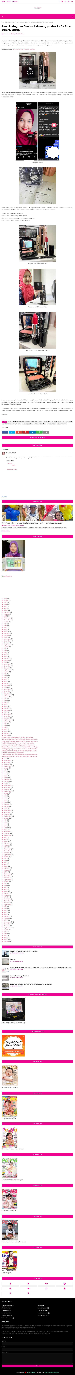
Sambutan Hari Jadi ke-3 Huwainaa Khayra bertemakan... (20, 755)
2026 (5, 599)
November (7, 620)
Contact (15, 1)
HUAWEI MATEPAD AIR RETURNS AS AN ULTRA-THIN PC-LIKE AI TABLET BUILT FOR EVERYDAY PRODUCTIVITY (41, 968)
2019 (5, 783)
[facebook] (59, 1)
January (6, 614)
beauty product (67, 422)
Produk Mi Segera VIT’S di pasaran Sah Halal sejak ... (18, 743)
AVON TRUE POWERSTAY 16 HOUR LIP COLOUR (25, 422)
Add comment (12, 469)
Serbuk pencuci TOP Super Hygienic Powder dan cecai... (19, 751)
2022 (5, 687)
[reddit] (64, 1284)
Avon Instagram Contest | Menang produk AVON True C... (20, 739)
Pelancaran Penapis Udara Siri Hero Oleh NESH (24, 951)
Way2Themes (31, 1372)
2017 (5, 830)
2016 (5, 847)
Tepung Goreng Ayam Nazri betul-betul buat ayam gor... (20, 741)
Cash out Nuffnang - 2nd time (19, 976)
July (5, 602)
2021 (5, 712)
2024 (5, 637)
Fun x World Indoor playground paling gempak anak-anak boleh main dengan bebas (32, 523)
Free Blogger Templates (52, 1372)
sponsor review (10, 22)
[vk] (28, 1288)
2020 (5, 758)
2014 (5, 897)
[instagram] (65, 1)
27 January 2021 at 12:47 (12, 455)
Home (3, 1)
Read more (5, 531)
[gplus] (72, 1)
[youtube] (64, 1288)
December (7, 618)
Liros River (41, 1305)
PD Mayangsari (6, 1313)
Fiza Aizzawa (6, 34)
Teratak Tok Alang (7, 1315)
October (6, 643)
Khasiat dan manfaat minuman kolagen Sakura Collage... (20, 747)
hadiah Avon (16, 424)
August (6, 601)
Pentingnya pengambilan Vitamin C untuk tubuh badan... (20, 749)
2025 (5, 616)
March (6, 610)
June (5, 604)
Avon (9, 422)
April (5, 608)
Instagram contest (40, 424)
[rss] (28, 1293)
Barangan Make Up (44, 422)
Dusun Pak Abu (6, 1308)
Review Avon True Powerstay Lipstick (24, 49)
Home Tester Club (28, 424)
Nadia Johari (11, 453)
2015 (5, 872)
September (7, 645)
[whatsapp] (10, 1293)
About (9, 1)
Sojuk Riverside (6, 1310)
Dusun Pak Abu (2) (43, 1308)
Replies (10, 463)
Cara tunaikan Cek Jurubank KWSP (13, 753)
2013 (5, 920)
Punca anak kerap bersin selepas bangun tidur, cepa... (19, 745)
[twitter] (62, 1)
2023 (5, 662)
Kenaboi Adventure (7, 1305)
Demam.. (13, 959)
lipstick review (51, 424)
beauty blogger (56, 422)
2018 (5, 808)
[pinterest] (69, 1)
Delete (12, 460)
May (5, 606)
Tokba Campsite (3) (8, 1318)
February (6, 612)
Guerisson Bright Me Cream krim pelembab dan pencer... (20, 756)
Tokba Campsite (43, 1310)
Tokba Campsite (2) (44, 1313)
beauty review (7, 424)
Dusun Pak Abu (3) (43, 1315)
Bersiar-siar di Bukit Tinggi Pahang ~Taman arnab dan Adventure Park (31, 984)
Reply (8, 460)
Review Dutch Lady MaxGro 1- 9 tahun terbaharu (17, 737)
